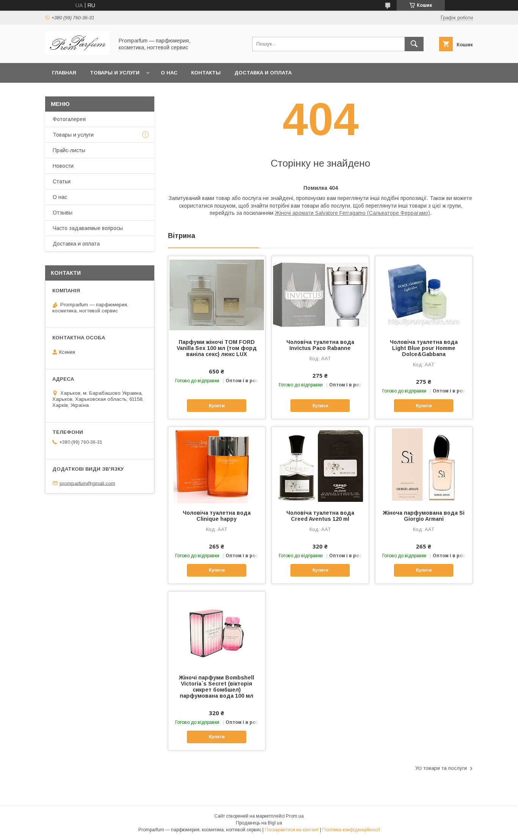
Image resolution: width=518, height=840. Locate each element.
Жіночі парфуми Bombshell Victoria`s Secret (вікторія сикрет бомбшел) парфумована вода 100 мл (216, 687)
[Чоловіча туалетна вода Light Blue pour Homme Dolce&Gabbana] (423, 294)
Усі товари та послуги (441, 768)
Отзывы (62, 213)
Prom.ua (295, 816)
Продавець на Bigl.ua (259, 823)
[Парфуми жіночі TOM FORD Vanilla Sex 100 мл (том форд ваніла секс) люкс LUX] (216, 294)
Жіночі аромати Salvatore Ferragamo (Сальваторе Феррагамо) (352, 213)
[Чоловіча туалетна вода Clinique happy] (216, 465)
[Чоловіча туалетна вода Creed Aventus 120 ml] (320, 465)
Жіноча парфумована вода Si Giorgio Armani (424, 516)
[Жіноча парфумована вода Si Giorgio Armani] (423, 465)
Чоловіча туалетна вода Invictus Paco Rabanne (320, 345)
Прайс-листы (69, 150)
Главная (64, 73)
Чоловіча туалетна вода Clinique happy (217, 516)
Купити (216, 405)
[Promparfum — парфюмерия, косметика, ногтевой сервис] (77, 53)
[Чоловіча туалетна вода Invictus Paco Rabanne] (320, 294)
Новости (63, 166)
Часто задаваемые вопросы (88, 228)
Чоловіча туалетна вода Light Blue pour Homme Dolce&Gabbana (424, 348)
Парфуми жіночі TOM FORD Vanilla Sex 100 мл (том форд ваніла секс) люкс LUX (217, 348)
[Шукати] (414, 44)
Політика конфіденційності (351, 829)
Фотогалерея (69, 119)
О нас (169, 73)
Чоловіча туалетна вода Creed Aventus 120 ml (320, 516)
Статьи (62, 181)
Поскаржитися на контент (292, 829)
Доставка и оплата (263, 73)
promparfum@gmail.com (87, 483)
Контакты (206, 73)
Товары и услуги (115, 73)
